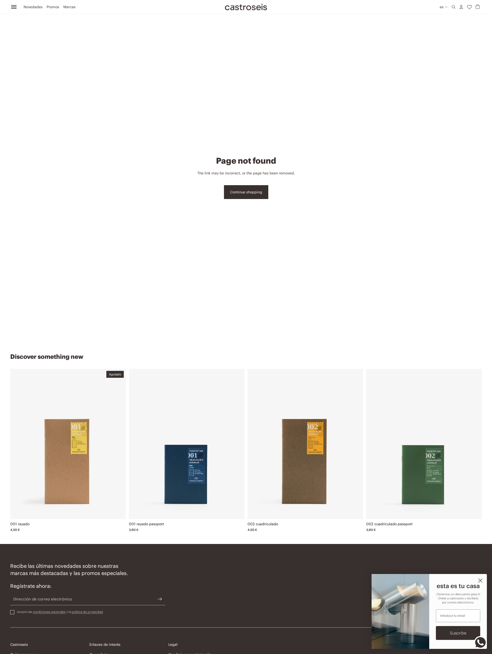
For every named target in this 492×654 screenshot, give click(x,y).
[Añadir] (236, 511)
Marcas (69, 7)
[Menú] (13, 7)
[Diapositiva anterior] (18, 444)
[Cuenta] (461, 7)
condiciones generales (49, 612)
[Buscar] (453, 7)
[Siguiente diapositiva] (118, 444)
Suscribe (458, 633)
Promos (53, 7)
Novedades (33, 7)
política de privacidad (87, 612)
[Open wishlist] (469, 7)
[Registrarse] (160, 599)
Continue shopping (246, 192)
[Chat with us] (480, 642)
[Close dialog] (480, 580)
